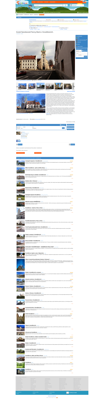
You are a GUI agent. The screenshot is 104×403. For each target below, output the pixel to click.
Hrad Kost (32, 383)
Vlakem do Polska (19, 389)
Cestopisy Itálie (18, 380)
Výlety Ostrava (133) (76, 382)
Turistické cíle (18, 33)
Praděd (32, 384)
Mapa (78, 37)
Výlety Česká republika (62, 378)
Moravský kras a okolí (48, 385)
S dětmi (39, 29)
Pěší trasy (65, 29)
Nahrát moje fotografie (71, 91)
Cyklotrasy (61, 29)
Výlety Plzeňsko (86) (76, 380)
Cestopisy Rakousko (19, 379)
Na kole (35, 29)
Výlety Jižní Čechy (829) (62, 379)
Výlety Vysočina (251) (76, 383)
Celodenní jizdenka (70, 129)
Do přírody (31, 29)
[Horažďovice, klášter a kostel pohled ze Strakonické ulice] (45, 60)
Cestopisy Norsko (19, 384)
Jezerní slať (32, 379)
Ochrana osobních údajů (77, 389)
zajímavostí (47, 113)
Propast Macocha (33, 382)
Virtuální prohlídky (76, 388)
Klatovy (19, 17)
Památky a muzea (31, 26)
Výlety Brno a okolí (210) (77, 379)
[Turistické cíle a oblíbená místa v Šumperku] (29, 25)
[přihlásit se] (84, 1)
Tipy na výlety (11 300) (43, 7)
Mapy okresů (37, 7)
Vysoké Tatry (47, 389)
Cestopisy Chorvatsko (19, 387)
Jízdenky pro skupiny (70, 124)
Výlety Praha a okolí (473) (77, 378)
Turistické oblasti (47, 378)
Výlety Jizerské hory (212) (63, 383)
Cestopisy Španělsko (19, 383)
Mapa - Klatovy (77, 19)
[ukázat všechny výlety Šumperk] (30, 27)
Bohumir (40, 80)
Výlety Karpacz (75, 385)
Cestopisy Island (18, 388)
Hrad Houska (33, 388)
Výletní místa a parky (47, 26)
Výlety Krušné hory (62, 387)
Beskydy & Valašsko (48, 383)
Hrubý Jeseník (47, 382)
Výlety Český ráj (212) (62, 380)
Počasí (79, 44)
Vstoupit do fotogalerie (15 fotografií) (22, 91)
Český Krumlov (33, 389)
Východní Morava (47, 379)
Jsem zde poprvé (18, 392)
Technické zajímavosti (55, 26)
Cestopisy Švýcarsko (19, 385)
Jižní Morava (47, 380)
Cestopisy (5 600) (18, 378)
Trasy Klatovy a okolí (63, 27)
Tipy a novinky (48, 19)
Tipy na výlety (33, 27)
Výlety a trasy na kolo (76, 387)
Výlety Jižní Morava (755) (77, 384)
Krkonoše (46, 384)
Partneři (34, 393)
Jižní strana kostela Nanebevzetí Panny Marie (22, 113)
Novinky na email (73, 392)
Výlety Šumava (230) (62, 382)
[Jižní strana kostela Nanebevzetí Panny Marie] (30, 103)
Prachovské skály (33, 385)
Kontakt (50, 393)
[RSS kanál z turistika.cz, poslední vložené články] (57, 397)
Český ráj (46, 388)
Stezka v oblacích (33, 387)
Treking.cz (60, 389)
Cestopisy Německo (19, 382)
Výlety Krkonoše (61, 385)
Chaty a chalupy (61, 19)
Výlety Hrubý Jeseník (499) (63, 384)
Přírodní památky (39, 26)
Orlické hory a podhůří (48, 387)
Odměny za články (35, 392)
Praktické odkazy (52, 392)
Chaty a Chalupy (80, 46)
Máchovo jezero (33, 378)
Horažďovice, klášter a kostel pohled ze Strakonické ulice (23, 80)
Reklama (17, 393)
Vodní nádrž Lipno (33, 380)
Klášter (22, 33)
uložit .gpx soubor (37, 119)
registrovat (84, 2)
